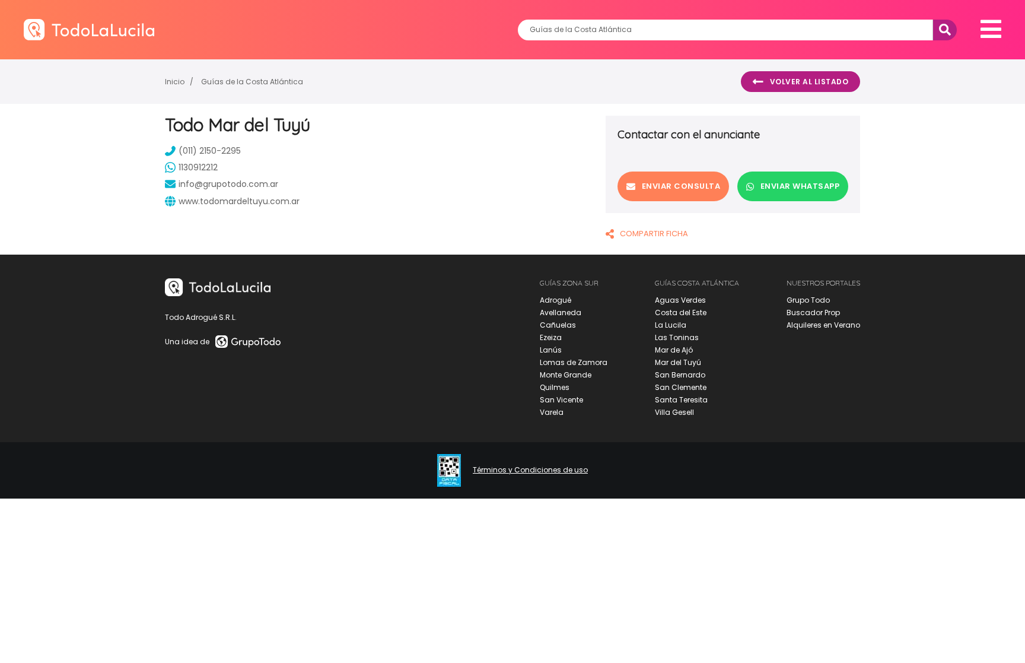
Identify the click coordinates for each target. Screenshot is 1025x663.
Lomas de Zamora (573, 362)
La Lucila (670, 325)
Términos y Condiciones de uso (530, 470)
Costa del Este (680, 312)
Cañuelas (558, 325)
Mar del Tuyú (678, 362)
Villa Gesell (674, 412)
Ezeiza (551, 337)
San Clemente (680, 387)
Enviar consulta (681, 186)
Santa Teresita (681, 400)
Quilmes (554, 387)
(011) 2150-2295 (210, 150)
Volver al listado (809, 82)
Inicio (174, 82)
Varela (552, 412)
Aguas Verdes (680, 300)
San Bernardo (680, 375)
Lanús (551, 350)
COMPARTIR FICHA (654, 233)
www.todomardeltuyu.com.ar (239, 201)
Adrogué (555, 300)
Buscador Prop (813, 312)
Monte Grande (565, 375)
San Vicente (561, 400)
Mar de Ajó (674, 350)
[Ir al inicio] (89, 29)
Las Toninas (677, 337)
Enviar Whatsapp (800, 186)
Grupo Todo (808, 300)
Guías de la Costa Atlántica (252, 82)
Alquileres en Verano (823, 325)
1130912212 (198, 167)
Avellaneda (560, 312)
